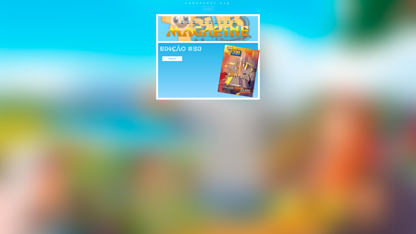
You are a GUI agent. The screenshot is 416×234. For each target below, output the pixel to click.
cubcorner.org (208, 2)
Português (208, 8)
